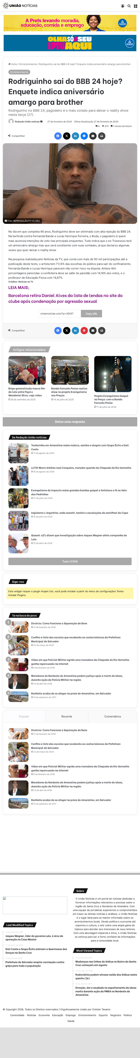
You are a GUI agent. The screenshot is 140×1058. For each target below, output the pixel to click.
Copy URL (91, 313)
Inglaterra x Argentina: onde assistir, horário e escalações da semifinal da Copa (79, 512)
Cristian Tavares (101, 1009)
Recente (66, 716)
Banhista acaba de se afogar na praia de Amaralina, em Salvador (71, 693)
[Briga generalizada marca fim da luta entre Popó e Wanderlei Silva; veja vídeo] (27, 370)
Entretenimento (28, 64)
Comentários (112, 716)
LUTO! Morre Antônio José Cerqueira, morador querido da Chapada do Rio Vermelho (81, 467)
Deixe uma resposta (70, 422)
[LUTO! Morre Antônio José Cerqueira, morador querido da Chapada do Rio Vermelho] (18, 476)
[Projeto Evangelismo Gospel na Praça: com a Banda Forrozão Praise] (113, 374)
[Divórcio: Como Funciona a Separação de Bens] (18, 627)
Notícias (31, 1015)
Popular (24, 716)
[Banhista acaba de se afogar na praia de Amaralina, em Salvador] (18, 696)
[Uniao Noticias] (20, 6)
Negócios (115, 1015)
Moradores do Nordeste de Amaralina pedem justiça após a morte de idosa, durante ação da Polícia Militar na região (77, 677)
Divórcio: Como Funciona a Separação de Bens (59, 623)
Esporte (103, 1015)
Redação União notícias (27, 121)
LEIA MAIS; (18, 287)
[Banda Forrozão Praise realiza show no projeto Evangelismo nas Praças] (70, 370)
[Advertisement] (70, 842)
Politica (128, 1015)
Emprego (71, 1015)
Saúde (71, 1021)
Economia (44, 1015)
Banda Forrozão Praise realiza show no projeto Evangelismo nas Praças (69, 391)
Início (14, 64)
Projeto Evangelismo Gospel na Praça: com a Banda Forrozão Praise (111, 399)
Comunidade (17, 1015)
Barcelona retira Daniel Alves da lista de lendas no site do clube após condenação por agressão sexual (65, 298)
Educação (57, 1015)
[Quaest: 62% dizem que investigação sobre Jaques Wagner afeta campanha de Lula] (18, 543)
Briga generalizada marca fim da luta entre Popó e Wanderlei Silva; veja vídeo (26, 391)
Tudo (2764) (70, 561)
